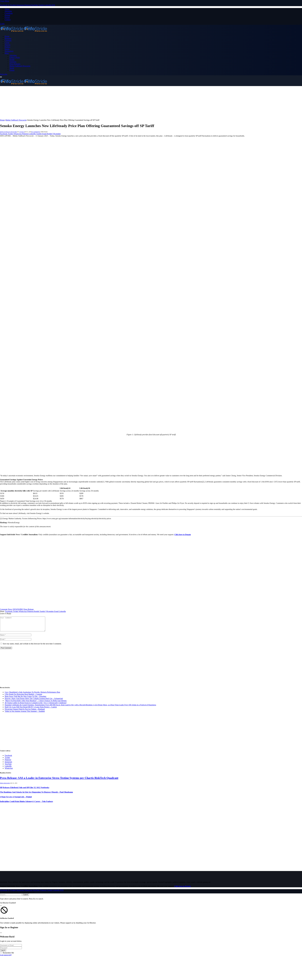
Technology (9, 51)
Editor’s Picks (14, 57)
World (11, 68)
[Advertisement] (71, 102)
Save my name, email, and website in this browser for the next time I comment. (32, 644)
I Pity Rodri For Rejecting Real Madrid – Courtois (23, 694)
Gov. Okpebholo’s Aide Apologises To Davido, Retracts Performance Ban (32, 692)
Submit (25, 895)
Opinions (12, 62)
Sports (7, 49)
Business (8, 38)
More (7, 53)
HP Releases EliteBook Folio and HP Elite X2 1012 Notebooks (24, 787)
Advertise (8, 11)
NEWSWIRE (18, 609)
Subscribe (3, 74)
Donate (7, 15)
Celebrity (8, 40)
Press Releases (14, 64)
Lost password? (6, 955)
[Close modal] (1, 905)
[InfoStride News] (23, 32)
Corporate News (6, 609)
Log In (3, 950)
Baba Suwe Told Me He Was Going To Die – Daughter (25, 696)
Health (11, 60)
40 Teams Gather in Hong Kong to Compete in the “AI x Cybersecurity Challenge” (36, 703)
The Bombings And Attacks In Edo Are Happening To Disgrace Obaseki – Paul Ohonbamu (36, 792)
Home (7, 36)
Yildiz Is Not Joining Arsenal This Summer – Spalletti (25, 711)
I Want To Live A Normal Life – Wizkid (16, 797)
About (7, 9)
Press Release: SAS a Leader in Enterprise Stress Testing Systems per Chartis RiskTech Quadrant (59, 777)
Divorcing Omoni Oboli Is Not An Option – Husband (25, 709)
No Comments (35, 131)
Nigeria (7, 45)
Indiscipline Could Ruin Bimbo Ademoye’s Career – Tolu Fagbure (26, 801)
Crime (7, 43)
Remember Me (8, 953)
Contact (7, 20)
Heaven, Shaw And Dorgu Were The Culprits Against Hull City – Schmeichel (34, 698)
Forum (7, 18)
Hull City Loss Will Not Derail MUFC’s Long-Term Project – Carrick (31, 707)
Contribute (9, 13)
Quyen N (22, 131)
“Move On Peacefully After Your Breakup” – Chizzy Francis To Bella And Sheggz (36, 701)
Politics (7, 47)
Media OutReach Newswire (19, 66)
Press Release (28, 609)
